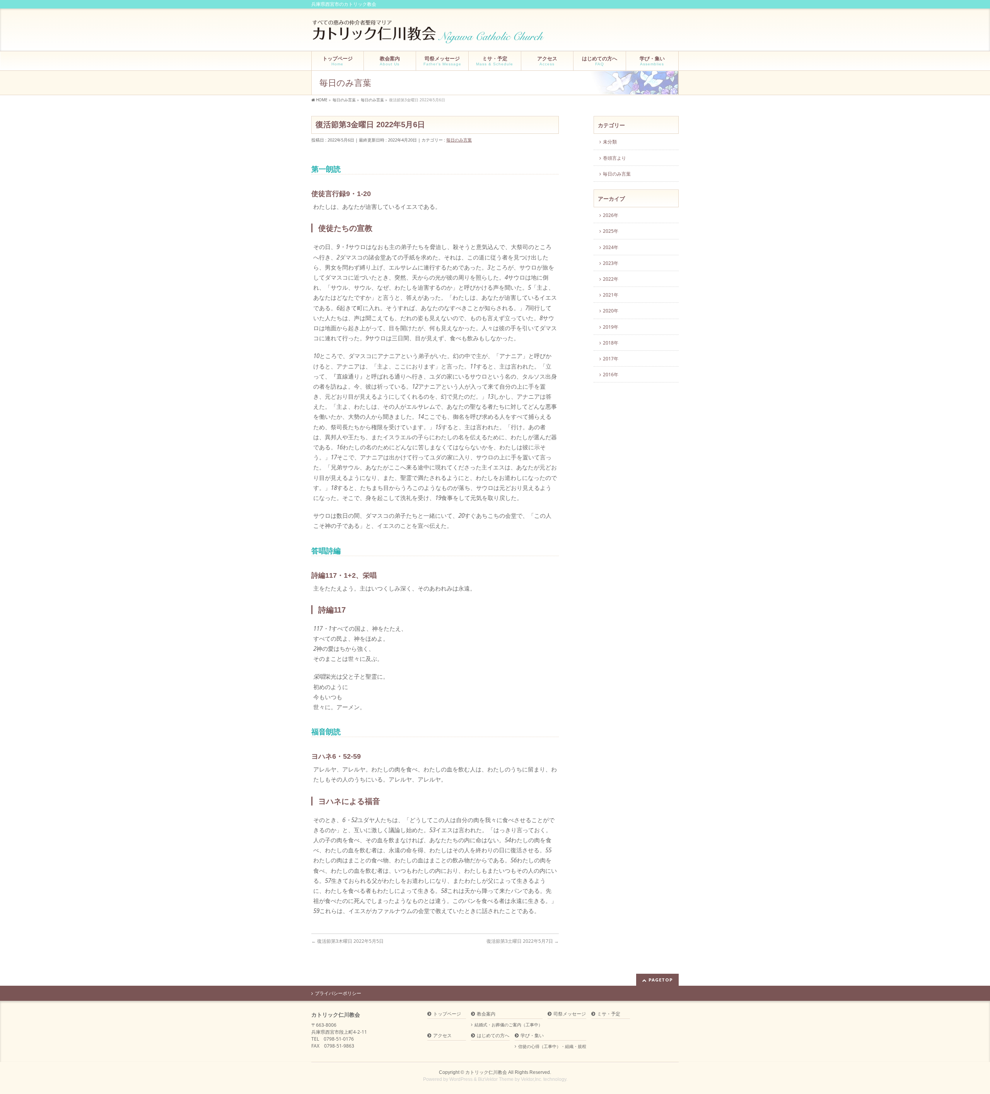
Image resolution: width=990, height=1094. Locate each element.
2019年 (610, 327)
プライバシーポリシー (338, 993)
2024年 (610, 247)
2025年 (610, 231)
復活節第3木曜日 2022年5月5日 (349, 941)
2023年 (610, 263)
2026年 (610, 215)
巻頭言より (614, 158)
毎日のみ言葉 (459, 140)
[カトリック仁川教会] (429, 34)
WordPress (461, 1079)
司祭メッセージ (569, 1014)
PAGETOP (661, 979)
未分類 (610, 141)
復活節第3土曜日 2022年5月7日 (522, 941)
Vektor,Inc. (531, 1079)
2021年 (610, 295)
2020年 (610, 310)
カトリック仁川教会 (486, 1072)
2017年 (610, 358)
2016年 (610, 374)
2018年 (610, 343)
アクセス (442, 1036)
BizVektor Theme (496, 1079)
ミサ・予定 (608, 1014)
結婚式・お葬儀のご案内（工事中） (509, 1024)
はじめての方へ (493, 1036)
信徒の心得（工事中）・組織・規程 (552, 1046)
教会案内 (486, 1014)
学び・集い (532, 1036)
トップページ (447, 1014)
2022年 (610, 279)
